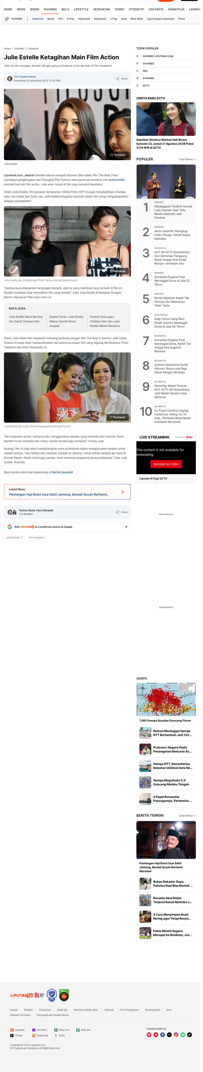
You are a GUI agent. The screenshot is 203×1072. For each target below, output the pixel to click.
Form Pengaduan (129, 1010)
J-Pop (113, 18)
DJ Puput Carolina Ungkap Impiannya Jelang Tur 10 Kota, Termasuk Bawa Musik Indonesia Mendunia (172, 416)
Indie (124, 18)
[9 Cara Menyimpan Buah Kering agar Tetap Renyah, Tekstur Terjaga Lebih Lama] (145, 917)
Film (60, 18)
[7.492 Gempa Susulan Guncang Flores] (166, 699)
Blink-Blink (137, 18)
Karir (169, 1010)
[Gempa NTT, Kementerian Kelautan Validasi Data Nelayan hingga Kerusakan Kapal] (145, 766)
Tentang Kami (152, 1010)
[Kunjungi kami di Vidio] (149, 1034)
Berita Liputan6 (62, 472)
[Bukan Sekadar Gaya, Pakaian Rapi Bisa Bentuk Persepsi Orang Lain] (145, 884)
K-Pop (70, 18)
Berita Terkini (150, 815)
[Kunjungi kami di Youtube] (155, 1034)
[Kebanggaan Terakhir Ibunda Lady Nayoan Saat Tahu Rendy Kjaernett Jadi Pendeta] (166, 182)
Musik (50, 18)
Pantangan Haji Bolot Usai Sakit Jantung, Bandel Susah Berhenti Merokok (161, 867)
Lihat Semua (186, 159)
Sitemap (109, 1010)
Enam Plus (176, 9)
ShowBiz (50, 9)
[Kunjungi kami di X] (169, 1034)
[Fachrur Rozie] (9, 78)
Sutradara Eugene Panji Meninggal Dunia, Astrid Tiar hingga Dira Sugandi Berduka (172, 345)
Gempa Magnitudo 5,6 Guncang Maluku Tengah (171, 782)
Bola (65, 9)
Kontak (14, 1010)
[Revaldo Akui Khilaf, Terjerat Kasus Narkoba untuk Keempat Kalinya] (145, 900)
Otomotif (136, 9)
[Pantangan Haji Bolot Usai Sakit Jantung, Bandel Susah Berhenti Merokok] (166, 840)
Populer (144, 159)
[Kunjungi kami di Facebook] (162, 1034)
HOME (8, 9)
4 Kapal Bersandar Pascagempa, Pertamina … (172, 799)
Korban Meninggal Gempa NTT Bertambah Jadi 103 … (172, 733)
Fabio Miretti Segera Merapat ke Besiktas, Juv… (172, 933)
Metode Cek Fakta (20, 1015)
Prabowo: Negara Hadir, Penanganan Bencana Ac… (172, 749)
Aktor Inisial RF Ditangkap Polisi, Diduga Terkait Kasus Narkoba (172, 234)
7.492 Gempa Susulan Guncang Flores (165, 720)
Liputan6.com (37, 1045)
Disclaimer (45, 1010)
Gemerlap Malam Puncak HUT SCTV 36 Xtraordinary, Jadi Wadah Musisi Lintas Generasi (172, 391)
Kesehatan (101, 9)
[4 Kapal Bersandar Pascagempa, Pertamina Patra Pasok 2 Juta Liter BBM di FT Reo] (145, 799)
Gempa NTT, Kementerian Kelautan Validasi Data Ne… (172, 766)
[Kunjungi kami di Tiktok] (189, 1034)
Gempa (141, 678)
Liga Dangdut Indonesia (160, 18)
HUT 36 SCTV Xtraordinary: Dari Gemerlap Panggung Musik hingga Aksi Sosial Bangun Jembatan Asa (172, 257)
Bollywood (100, 18)
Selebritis (37, 18)
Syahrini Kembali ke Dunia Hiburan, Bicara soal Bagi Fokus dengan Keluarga (171, 368)
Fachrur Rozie (28, 76)
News (21, 9)
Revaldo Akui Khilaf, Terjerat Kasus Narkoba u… (172, 900)
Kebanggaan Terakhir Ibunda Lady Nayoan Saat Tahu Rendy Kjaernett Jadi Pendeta (173, 212)
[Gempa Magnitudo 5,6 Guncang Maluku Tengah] (145, 782)
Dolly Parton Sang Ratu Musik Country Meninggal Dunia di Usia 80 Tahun (170, 322)
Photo (181, 18)
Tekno (119, 9)
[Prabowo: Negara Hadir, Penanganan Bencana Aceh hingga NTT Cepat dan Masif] (145, 749)
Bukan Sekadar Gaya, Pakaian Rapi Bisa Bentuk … (172, 883)
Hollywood (84, 18)
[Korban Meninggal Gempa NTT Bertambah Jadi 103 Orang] (145, 733)
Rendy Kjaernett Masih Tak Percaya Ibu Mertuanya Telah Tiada (171, 301)
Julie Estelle (116, 179)
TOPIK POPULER (147, 48)
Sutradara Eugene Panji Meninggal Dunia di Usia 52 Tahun (172, 280)
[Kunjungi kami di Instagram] (176, 1034)
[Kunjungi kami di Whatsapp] (182, 1034)
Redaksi (28, 1010)
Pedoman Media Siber (86, 1010)
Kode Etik (62, 1010)
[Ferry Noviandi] (14, 512)
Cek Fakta (156, 9)
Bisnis (34, 9)
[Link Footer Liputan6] (27, 995)
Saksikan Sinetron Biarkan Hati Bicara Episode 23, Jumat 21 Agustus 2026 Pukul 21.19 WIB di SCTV (165, 143)
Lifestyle (81, 9)
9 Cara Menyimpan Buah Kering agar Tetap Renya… (172, 916)
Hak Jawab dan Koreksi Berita (52, 1015)
